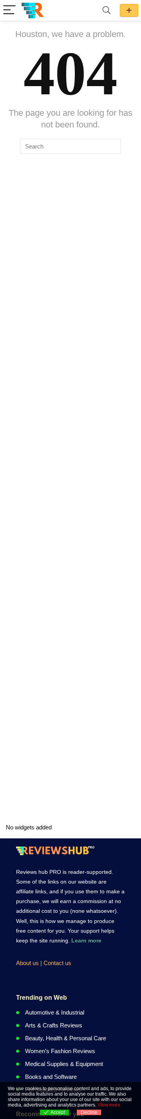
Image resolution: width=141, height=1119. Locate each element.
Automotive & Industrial (54, 1012)
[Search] (106, 10)
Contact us (57, 963)
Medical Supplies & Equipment (64, 1064)
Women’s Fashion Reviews (60, 1051)
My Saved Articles (129, 10)
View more (109, 1105)
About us (27, 963)
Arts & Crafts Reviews (53, 1025)
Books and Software (51, 1076)
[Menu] (9, 10)
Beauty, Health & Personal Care (65, 1038)
